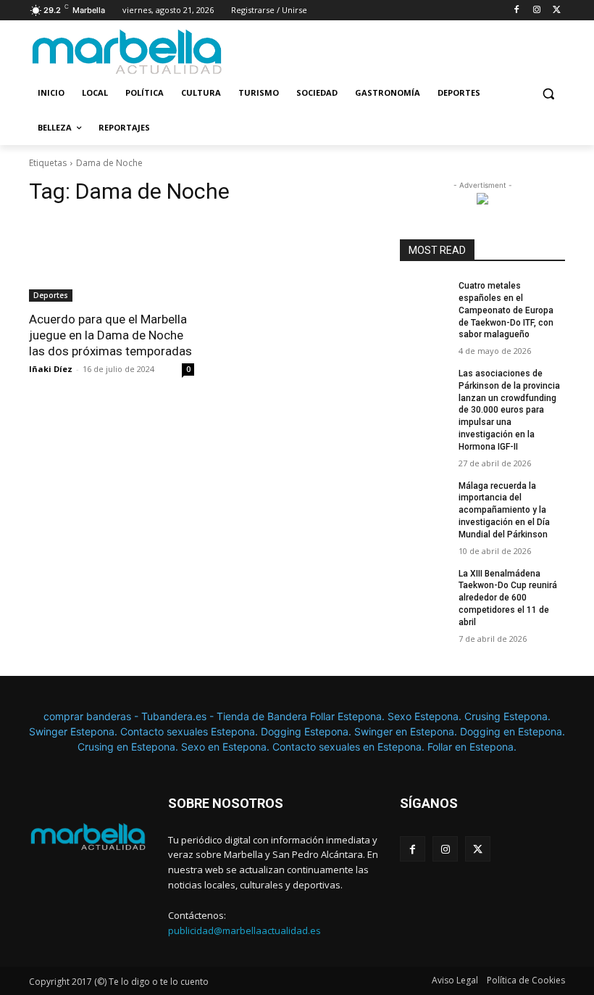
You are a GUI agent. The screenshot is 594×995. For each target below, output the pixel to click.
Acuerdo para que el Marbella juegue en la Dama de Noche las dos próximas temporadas (110, 335)
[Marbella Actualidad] (127, 52)
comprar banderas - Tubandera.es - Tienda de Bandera (176, 716)
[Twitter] (556, 10)
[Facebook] (517, 10)
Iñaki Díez (50, 368)
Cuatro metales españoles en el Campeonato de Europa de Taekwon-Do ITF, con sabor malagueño (506, 310)
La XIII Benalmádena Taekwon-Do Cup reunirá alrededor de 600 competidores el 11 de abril (508, 598)
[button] (548, 93)
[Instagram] (536, 10)
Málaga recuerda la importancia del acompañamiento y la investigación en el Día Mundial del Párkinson (504, 510)
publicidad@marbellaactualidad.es (244, 930)
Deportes (50, 295)
